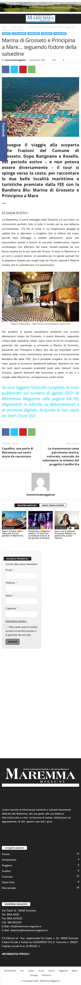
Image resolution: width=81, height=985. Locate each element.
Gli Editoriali (10, 970)
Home (4, 27)
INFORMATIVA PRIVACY (16, 954)
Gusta (41, 970)
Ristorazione (8, 527)
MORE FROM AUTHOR (53, 505)
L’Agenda (63, 970)
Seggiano (7, 865)
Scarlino (6, 871)
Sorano (6, 854)
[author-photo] (40, 482)
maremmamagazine (15, 60)
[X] (14, 69)
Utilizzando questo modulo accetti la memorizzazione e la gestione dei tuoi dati (21, 631)
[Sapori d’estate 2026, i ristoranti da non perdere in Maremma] (14, 520)
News (74, 970)
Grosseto (46, 33)
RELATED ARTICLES (27, 505)
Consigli (34, 975)
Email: (9, 570)
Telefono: (11, 582)
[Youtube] (52, 795)
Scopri (6, 33)
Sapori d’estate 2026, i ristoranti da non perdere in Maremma (12, 533)
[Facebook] (5, 69)
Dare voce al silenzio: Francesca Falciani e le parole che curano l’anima (65, 534)
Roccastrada (9, 888)
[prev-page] (38, 544)
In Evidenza (60, 33)
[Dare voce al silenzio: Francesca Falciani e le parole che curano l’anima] (67, 520)
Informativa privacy (15, 621)
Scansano (7, 876)
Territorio (34, 33)
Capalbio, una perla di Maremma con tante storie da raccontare (17, 452)
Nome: (9, 595)
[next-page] (43, 544)
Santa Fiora (8, 882)
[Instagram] (37, 795)
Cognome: (11, 608)
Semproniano (9, 859)
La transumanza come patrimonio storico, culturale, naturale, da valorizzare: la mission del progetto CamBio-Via (60, 456)
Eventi (51, 970)
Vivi (22, 970)
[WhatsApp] (31, 69)
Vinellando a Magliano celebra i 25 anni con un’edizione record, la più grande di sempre (39, 534)
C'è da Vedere (17, 27)
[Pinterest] (23, 69)
